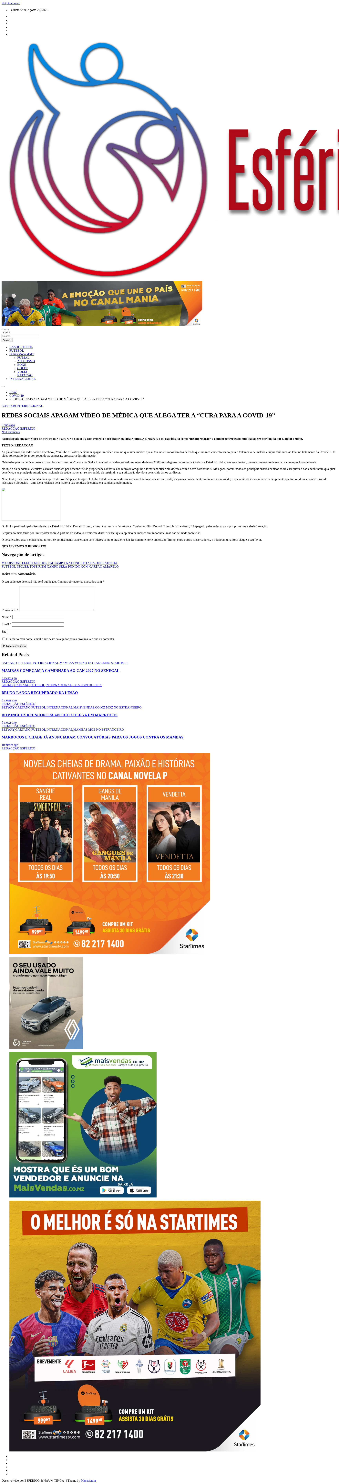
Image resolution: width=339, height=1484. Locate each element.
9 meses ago (9, 722)
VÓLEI (22, 371)
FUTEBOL (16, 350)
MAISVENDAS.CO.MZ (89, 707)
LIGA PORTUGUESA (87, 685)
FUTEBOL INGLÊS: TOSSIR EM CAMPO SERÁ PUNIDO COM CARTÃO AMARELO (60, 566)
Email (6, 624)
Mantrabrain (88, 1480)
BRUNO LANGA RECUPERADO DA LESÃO (40, 693)
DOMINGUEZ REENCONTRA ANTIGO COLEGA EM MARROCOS (60, 715)
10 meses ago (10, 745)
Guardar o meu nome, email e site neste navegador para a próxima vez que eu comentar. (60, 639)
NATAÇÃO (25, 375)
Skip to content (11, 3)
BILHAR (8, 685)
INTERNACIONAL (22, 378)
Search (6, 332)
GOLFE (22, 368)
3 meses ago (9, 678)
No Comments (11, 432)
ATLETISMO (26, 361)
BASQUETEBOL (21, 347)
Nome (7, 617)
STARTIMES (119, 663)
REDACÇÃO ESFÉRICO (18, 428)
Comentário (10, 610)
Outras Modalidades (21, 354)
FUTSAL (23, 357)
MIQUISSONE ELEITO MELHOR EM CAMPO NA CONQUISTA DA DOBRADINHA (59, 563)
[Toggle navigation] (3, 329)
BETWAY (8, 707)
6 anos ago (8, 425)
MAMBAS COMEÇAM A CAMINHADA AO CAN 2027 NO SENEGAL (60, 671)
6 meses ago (9, 700)
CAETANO (9, 663)
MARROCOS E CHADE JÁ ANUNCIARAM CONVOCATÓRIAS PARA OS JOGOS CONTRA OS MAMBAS (92, 737)
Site (4, 631)
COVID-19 (9, 405)
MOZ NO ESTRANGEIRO (92, 663)
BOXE (21, 364)
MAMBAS (67, 663)
